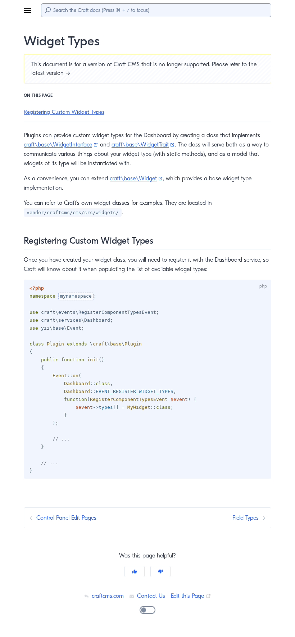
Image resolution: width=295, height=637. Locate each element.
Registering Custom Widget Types (64, 112)
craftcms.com (107, 596)
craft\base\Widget (136, 178)
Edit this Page (191, 596)
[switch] (147, 610)
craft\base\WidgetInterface (61, 144)
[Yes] (134, 571)
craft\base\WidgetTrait (143, 144)
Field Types (246, 518)
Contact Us (150, 596)
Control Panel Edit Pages (66, 518)
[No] (160, 571)
